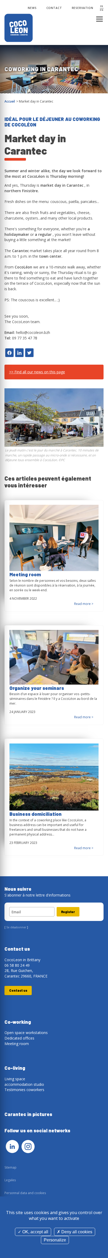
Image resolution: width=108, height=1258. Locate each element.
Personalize (55, 1240)
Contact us (18, 990)
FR (102, 6)
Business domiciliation (35, 814)
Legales (10, 1180)
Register (68, 912)
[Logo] (18, 28)
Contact (54, 8)
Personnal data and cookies (25, 1193)
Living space (14, 1078)
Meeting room (25, 574)
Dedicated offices (19, 1038)
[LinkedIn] (12, 1146)
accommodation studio (24, 1084)
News (32, 8)
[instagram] (28, 1146)
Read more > (83, 604)
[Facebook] (9, 352)
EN (102, 10)
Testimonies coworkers (24, 1089)
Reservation (83, 8)
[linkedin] (19, 352)
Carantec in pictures (28, 1114)
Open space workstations (26, 1032)
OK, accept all (34, 1232)
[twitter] (29, 352)
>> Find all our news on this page (37, 371)
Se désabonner (16, 927)
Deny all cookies (76, 1232)
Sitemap (10, 1167)
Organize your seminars (36, 688)
